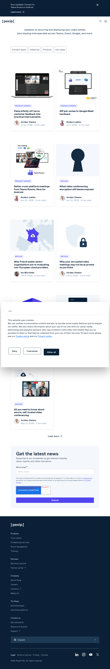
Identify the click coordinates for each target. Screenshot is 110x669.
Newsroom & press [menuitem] (19, 626)
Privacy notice (45, 336)
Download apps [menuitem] (17, 605)
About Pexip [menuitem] (16, 580)
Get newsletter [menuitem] (17, 622)
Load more (53, 436)
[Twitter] (97, 655)
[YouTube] (90, 655)
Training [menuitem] (14, 551)
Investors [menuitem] (15, 588)
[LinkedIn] (76, 655)
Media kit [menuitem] (15, 593)
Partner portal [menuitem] (17, 567)
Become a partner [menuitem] (18, 563)
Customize (32, 351)
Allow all (51, 352)
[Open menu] (105, 21)
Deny (14, 351)
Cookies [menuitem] (44, 654)
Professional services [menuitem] (20, 542)
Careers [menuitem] (14, 584)
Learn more (16, 12)
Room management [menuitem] (19, 546)
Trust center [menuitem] (16, 537)
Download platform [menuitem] (19, 609)
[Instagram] (83, 655)
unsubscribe (87, 478)
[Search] (100, 21)
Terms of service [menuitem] (24, 654)
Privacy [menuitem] (36, 654)
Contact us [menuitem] (15, 617)
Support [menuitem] (14, 631)
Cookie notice (22, 336)
